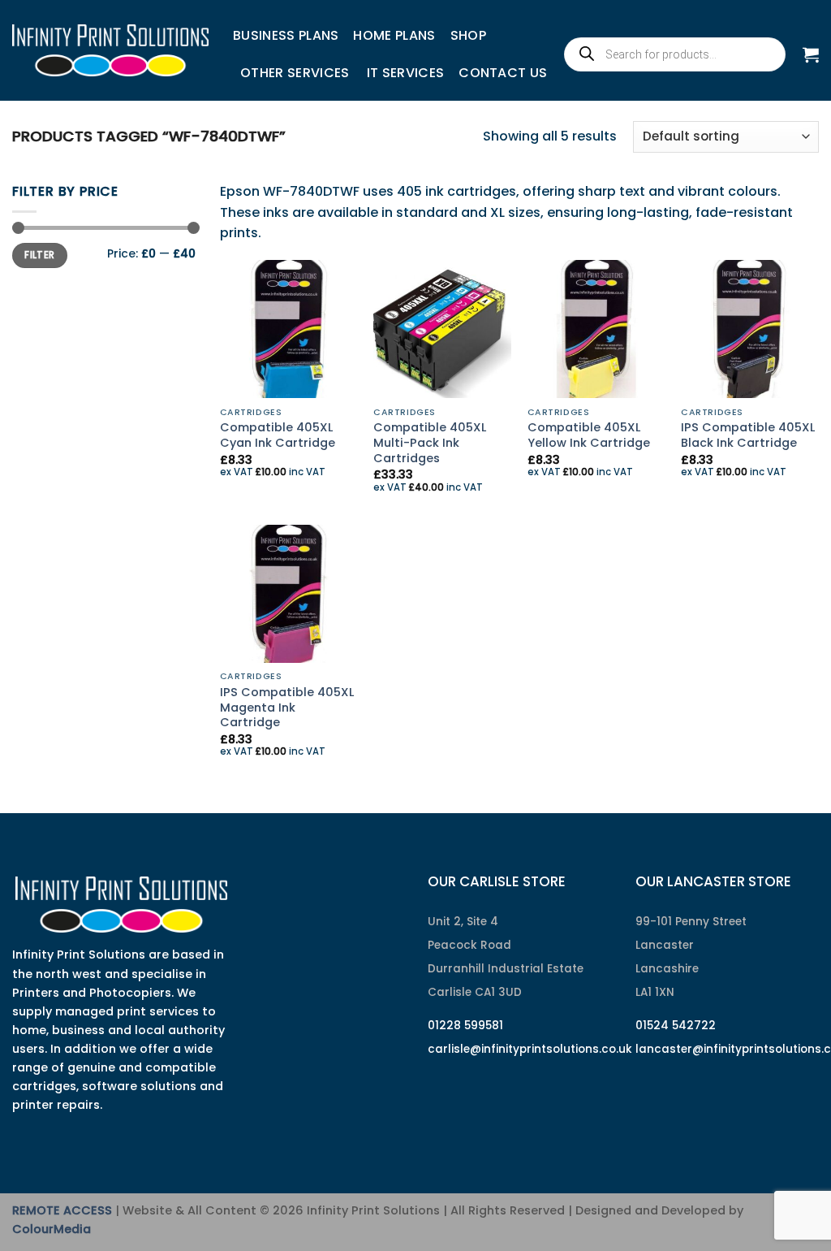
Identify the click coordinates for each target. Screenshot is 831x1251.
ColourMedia (51, 1229)
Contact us (503, 72)
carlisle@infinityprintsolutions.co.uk (530, 1049)
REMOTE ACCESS (62, 1210)
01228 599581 (465, 1025)
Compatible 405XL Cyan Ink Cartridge (277, 435)
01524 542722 (675, 1025)
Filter (39, 255)
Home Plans (394, 35)
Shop (468, 35)
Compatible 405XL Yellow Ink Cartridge (588, 435)
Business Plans (285, 35)
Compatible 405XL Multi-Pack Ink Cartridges (429, 442)
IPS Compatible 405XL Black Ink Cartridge (748, 435)
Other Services (294, 72)
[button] (811, 54)
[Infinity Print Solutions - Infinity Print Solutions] (110, 50)
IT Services (406, 72)
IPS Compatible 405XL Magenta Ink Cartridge (287, 707)
